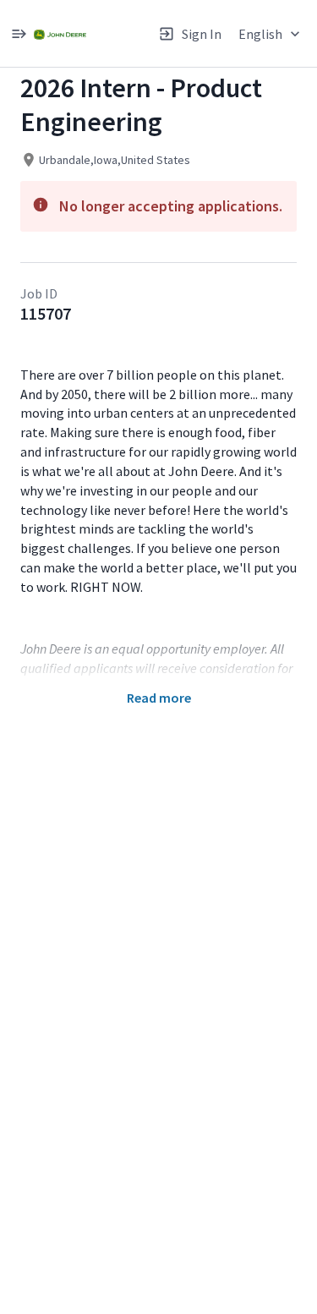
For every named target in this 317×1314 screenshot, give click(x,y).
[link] (60, 33)
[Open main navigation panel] (18, 33)
